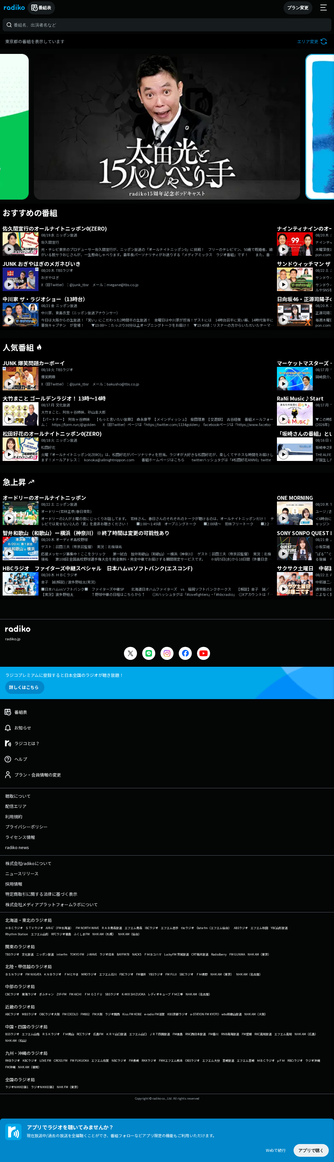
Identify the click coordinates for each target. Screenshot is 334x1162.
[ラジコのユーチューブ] (203, 654)
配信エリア (15, 806)
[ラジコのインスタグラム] (167, 653)
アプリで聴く (311, 1150)
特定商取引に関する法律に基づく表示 (41, 894)
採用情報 (13, 884)
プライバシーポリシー (26, 827)
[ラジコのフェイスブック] (185, 654)
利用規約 (13, 816)
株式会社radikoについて (28, 863)
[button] (313, 41)
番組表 (44, 7)
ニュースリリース (21, 873)
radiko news (17, 847)
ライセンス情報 (20, 837)
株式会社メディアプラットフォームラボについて (51, 904)
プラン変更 (298, 7)
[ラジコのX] (130, 654)
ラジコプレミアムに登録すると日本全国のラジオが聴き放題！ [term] (64, 675)
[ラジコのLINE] (148, 654)
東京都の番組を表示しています (35, 41)
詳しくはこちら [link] (24, 687)
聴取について (18, 796)
